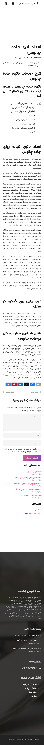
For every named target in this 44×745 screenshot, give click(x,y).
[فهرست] (13, 3)
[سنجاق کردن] (14, 384)
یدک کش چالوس (30, 688)
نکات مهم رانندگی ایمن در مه (30, 495)
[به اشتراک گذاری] (32, 384)
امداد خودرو (37, 510)
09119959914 (29, 668)
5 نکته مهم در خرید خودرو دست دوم (27, 483)
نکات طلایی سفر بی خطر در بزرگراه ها (28, 477)
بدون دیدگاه (18, 58)
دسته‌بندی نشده (35, 513)
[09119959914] (38, 668)
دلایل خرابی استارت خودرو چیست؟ (28, 489)
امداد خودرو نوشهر (34, 471)
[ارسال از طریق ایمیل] (38, 384)
